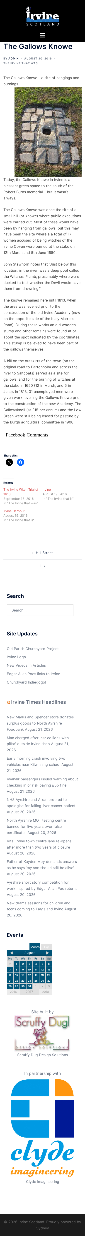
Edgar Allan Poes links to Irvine (33, 673)
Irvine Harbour (13, 511)
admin (13, 58)
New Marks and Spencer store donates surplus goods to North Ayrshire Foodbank (40, 723)
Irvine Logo (16, 657)
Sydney (42, 1228)
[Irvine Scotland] (42, 15)
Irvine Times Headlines (38, 702)
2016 (13, 991)
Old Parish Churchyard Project (33, 648)
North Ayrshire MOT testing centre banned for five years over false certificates (36, 826)
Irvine (47, 489)
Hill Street (44, 552)
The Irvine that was (20, 63)
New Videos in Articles (26, 665)
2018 (45, 991)
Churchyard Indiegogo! (26, 682)
